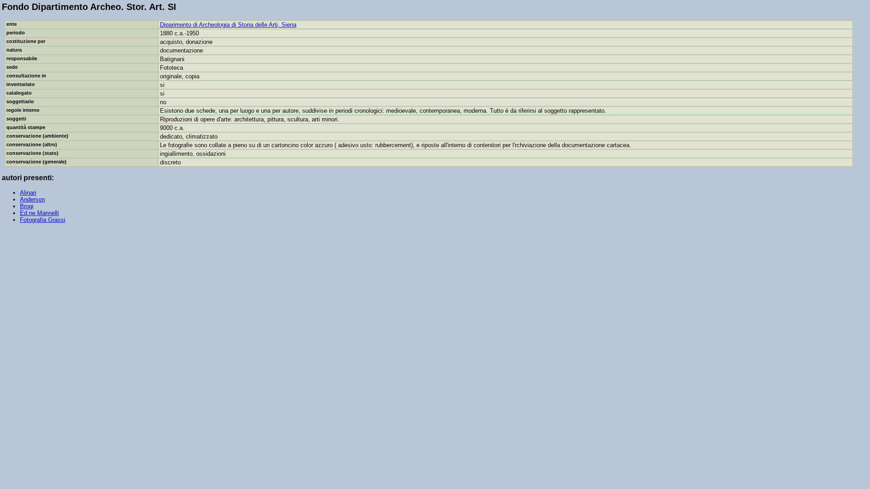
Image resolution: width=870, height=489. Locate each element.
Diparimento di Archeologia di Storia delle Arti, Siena (228, 24)
